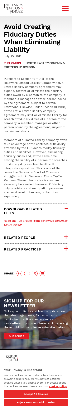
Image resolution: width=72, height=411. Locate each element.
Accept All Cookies (36, 394)
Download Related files (23, 211)
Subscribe (16, 336)
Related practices (22, 249)
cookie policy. (58, 386)
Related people (19, 238)
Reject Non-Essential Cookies (36, 402)
